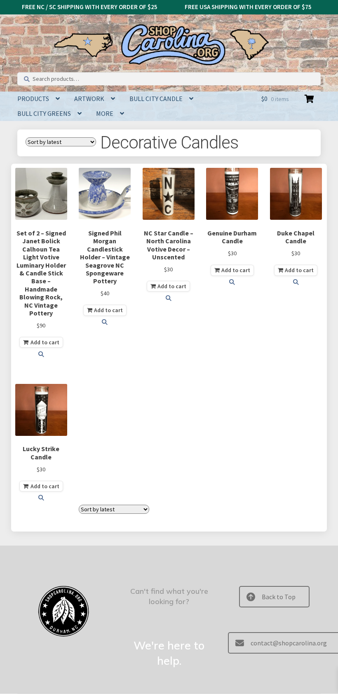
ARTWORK (89, 98)
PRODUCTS (33, 98)
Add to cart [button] (45, 342)
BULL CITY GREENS (44, 113)
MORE (104, 113)
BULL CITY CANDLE (156, 98)
